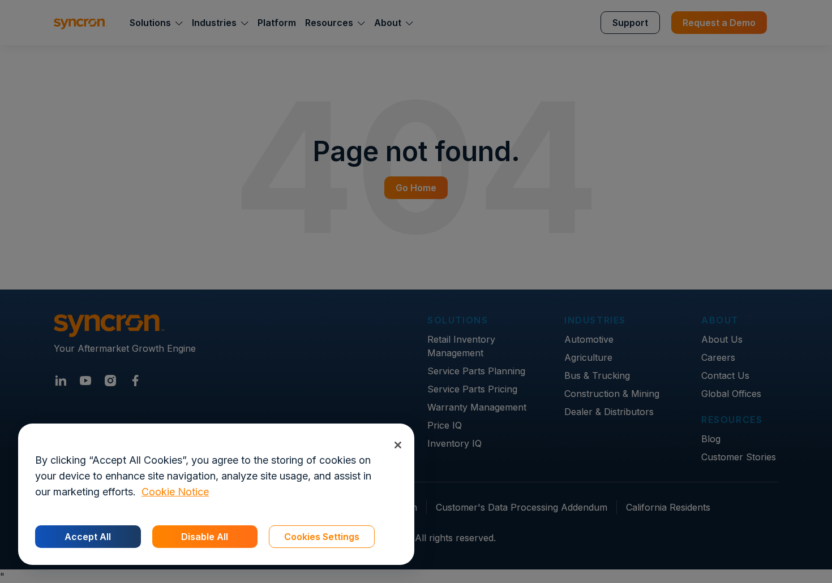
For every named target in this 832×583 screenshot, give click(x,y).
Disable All (204, 536)
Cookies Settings (321, 536)
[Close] (397, 445)
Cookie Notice (175, 492)
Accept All (88, 536)
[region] (216, 494)
